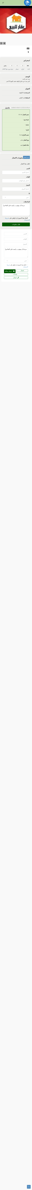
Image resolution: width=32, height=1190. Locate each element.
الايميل (28, 185)
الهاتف (28, 177)
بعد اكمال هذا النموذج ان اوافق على (17, 219)
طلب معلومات (16, 224)
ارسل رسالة (8, 271)
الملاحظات (27, 202)
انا (29, 193)
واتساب (15, 274)
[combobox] (16, 197)
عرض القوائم (26, 157)
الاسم (28, 168)
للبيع (28, 48)
